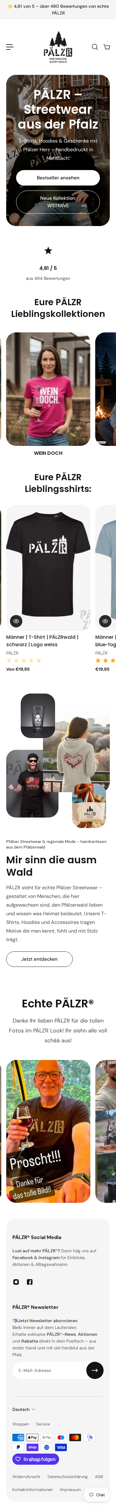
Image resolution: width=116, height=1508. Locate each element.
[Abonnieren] (95, 1370)
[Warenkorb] (106, 47)
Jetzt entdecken (39, 959)
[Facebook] (30, 1282)
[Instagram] (16, 1282)
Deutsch (20, 1409)
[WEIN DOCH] (48, 394)
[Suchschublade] (95, 47)
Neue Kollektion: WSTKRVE (58, 202)
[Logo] (58, 47)
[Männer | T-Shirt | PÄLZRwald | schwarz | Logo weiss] (48, 568)
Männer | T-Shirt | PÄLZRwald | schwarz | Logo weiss (42, 640)
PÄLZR (12, 653)
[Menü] (10, 47)
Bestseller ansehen (58, 178)
